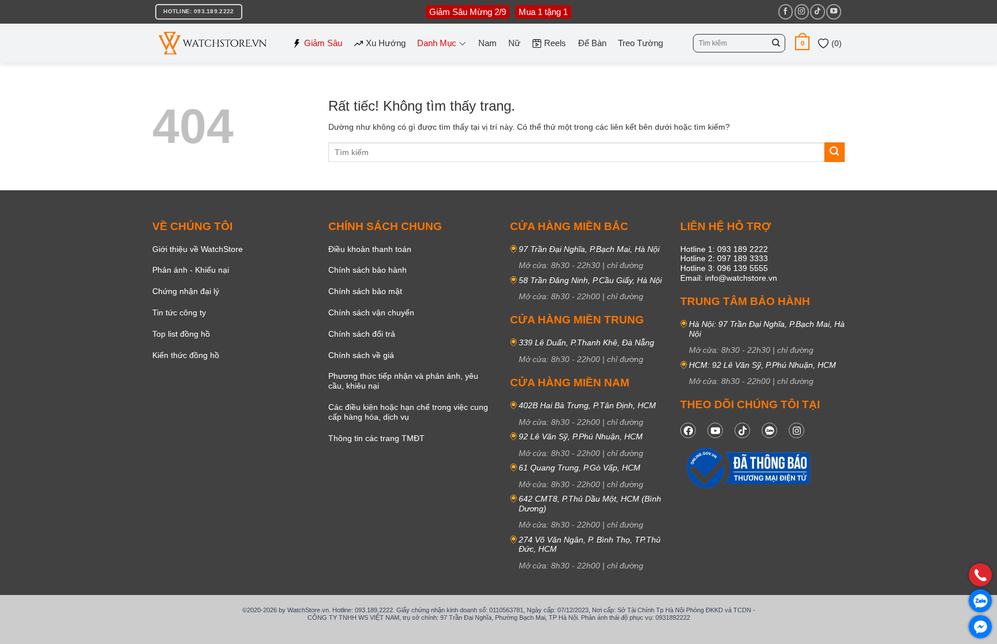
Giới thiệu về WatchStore (197, 249)
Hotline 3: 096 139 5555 (724, 268)
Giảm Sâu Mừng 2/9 (467, 12)
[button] (802, 43)
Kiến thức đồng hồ (185, 355)
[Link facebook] (688, 430)
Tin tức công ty (179, 312)
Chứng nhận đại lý (185, 291)
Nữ (514, 43)
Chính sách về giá (361, 355)
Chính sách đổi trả (361, 333)
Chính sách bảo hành (367, 269)
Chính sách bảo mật (365, 291)
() (835, 43)
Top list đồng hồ (181, 333)
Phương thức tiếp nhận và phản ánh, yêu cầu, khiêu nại (403, 380)
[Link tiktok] (742, 430)
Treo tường (640, 43)
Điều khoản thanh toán (369, 249)
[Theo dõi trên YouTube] (833, 11)
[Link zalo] (769, 430)
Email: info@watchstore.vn (728, 278)
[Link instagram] (796, 430)
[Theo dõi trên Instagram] (801, 11)
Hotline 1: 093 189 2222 (724, 249)
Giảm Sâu (323, 43)
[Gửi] (776, 43)
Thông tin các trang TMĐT (376, 438)
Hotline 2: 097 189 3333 (724, 258)
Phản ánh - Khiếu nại (190, 269)
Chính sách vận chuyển (371, 312)
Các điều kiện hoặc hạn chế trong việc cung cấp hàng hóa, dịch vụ (408, 411)
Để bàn (592, 43)
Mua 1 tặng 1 (543, 12)
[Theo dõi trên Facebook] (785, 11)
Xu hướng (386, 43)
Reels (555, 43)
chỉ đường (625, 265)
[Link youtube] (715, 430)
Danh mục (436, 43)
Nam (487, 43)
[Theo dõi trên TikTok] (817, 11)
